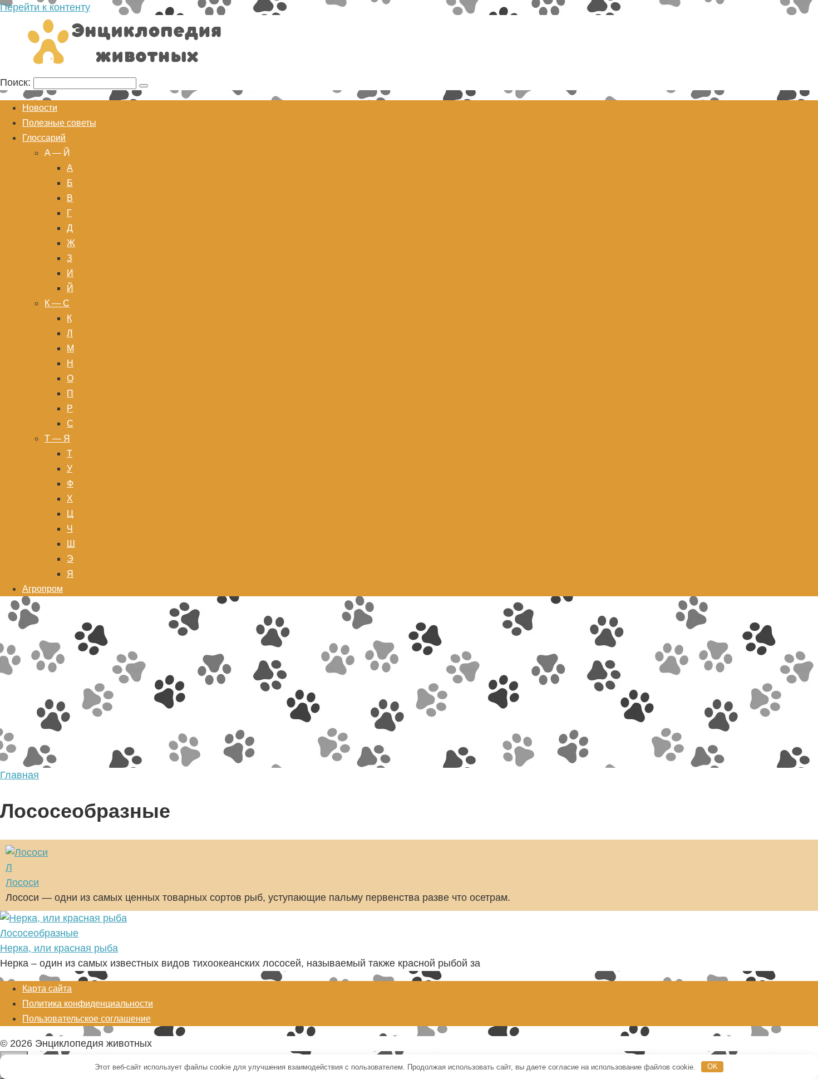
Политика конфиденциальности (87, 1003)
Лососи (22, 882)
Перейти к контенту (45, 7)
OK (712, 1066)
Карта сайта (47, 988)
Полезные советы (59, 122)
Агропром (42, 589)
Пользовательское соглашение (86, 1018)
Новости (39, 107)
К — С (57, 303)
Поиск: (16, 82)
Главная (19, 775)
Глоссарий (44, 138)
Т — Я (57, 438)
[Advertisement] (409, 684)
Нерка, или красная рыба (59, 948)
